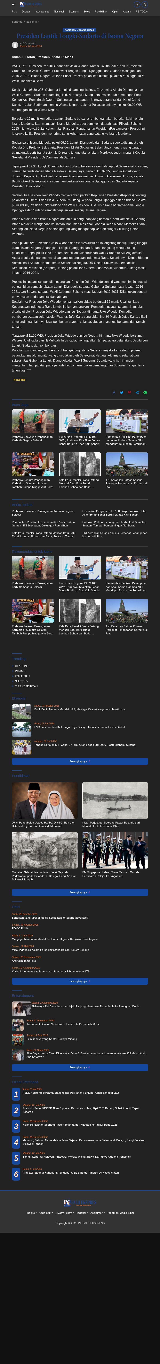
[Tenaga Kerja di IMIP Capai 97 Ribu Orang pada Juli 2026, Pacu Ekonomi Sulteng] (21, 747)
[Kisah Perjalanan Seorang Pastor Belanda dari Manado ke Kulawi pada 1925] (115, 800)
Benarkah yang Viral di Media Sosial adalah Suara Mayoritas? (50, 917)
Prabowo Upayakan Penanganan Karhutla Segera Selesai (32, 438)
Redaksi (81, 1212)
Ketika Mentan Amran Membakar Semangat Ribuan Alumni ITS (51, 971)
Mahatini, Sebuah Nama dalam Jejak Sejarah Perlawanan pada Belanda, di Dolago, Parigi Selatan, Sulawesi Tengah (44, 876)
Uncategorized (85, 29)
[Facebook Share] (114, 392)
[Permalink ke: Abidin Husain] (15, 44)
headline (19, 379)
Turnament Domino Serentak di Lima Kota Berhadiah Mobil (63, 1024)
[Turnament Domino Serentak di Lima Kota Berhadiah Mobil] (18, 1025)
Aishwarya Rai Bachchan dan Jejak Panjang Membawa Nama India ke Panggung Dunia (85, 1006)
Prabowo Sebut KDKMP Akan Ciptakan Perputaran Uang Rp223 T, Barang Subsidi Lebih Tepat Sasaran (81, 1110)
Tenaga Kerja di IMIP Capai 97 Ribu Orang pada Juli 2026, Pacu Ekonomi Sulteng (84, 744)
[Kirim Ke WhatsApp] (145, 392)
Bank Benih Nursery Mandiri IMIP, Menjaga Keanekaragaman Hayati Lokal (80, 709)
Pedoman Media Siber (120, 1212)
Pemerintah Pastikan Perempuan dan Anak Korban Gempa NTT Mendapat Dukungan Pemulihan (126, 440)
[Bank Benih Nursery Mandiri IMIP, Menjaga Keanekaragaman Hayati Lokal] (21, 711)
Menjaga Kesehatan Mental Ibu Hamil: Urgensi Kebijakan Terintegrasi (55, 939)
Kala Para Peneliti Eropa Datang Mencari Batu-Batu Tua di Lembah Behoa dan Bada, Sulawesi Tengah (79, 483)
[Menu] (14, 4)
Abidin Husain (27, 43)
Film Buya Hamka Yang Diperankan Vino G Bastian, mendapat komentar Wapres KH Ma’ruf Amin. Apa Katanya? (87, 1055)
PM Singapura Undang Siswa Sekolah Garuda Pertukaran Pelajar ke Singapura (110, 874)
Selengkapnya (78, 761)
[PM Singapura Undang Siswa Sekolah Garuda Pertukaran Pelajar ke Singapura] (115, 850)
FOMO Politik (20, 928)
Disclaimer (96, 1212)
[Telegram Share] (137, 392)
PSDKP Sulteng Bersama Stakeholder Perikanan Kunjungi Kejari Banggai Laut (71, 1092)
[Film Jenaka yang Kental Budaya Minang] (18, 1040)
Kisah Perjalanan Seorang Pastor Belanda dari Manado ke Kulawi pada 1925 (111, 824)
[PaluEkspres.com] (30, 4)
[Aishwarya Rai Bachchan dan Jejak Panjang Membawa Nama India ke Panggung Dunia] (21, 1008)
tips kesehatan (26, 686)
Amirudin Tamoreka (24, 960)
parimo (20, 671)
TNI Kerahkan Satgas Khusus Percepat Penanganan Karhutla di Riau (127, 483)
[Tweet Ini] (122, 392)
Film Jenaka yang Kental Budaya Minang (52, 1038)
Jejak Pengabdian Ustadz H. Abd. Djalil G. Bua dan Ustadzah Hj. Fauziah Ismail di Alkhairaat (43, 824)
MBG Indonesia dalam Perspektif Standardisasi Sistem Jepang (50, 949)
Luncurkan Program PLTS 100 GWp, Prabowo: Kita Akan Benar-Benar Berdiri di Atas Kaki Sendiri (79, 440)
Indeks (31, 1212)
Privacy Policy (63, 1212)
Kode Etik (45, 1212)
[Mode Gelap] (137, 4)
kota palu (22, 676)
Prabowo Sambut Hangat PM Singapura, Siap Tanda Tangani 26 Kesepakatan (71, 1172)
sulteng (21, 681)
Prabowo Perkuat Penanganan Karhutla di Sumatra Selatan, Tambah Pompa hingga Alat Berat (32, 483)
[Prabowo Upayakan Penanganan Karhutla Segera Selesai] (33, 421)
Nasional (70, 29)
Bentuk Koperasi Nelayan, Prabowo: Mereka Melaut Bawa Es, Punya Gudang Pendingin (77, 1156)
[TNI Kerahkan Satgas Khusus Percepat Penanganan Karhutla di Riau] (127, 464)
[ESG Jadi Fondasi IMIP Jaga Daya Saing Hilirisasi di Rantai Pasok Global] (21, 729)
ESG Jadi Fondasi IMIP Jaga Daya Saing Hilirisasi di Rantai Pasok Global (79, 727)
